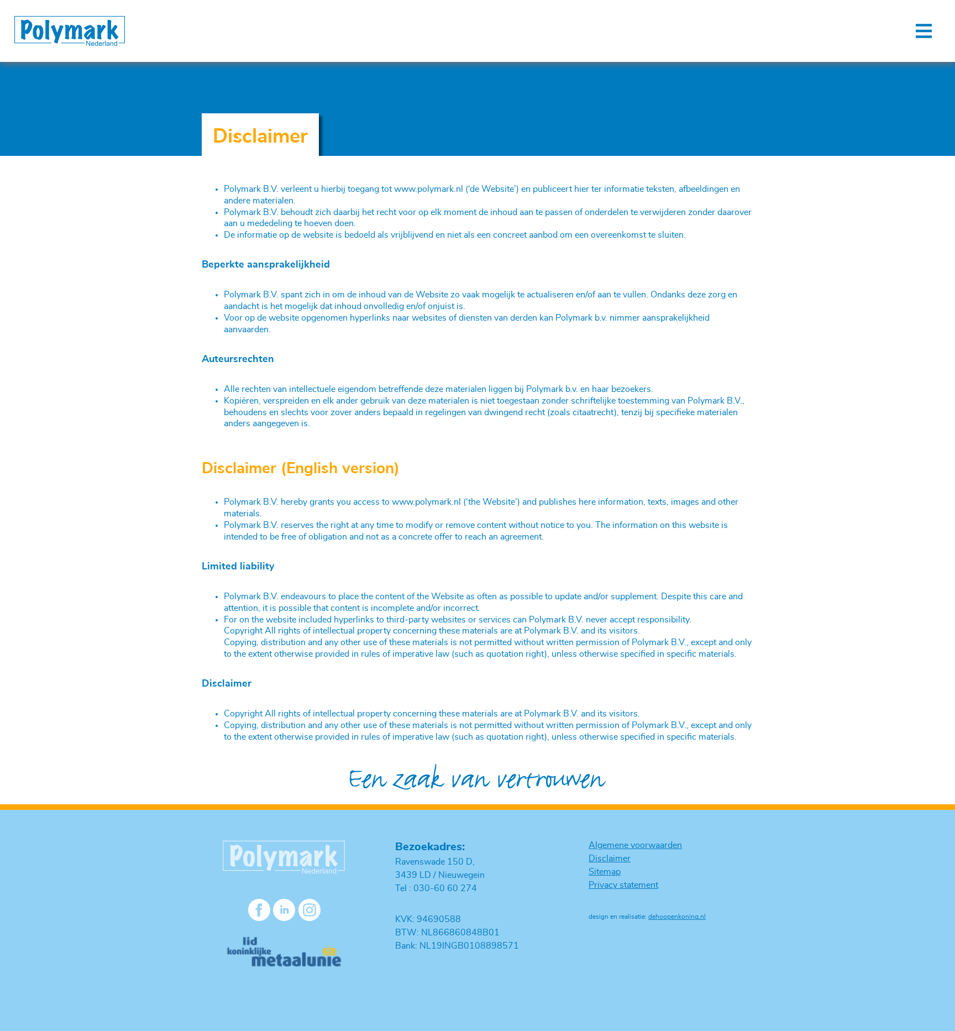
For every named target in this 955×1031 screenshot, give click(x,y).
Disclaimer (610, 858)
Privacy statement (623, 885)
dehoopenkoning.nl (677, 916)
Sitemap (605, 871)
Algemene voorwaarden (635, 845)
